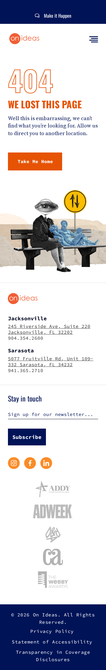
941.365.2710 (25, 370)
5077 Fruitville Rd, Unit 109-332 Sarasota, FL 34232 (50, 361)
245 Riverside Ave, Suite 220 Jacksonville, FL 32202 (49, 329)
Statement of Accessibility (52, 642)
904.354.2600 (25, 338)
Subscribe (27, 437)
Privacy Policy (52, 631)
